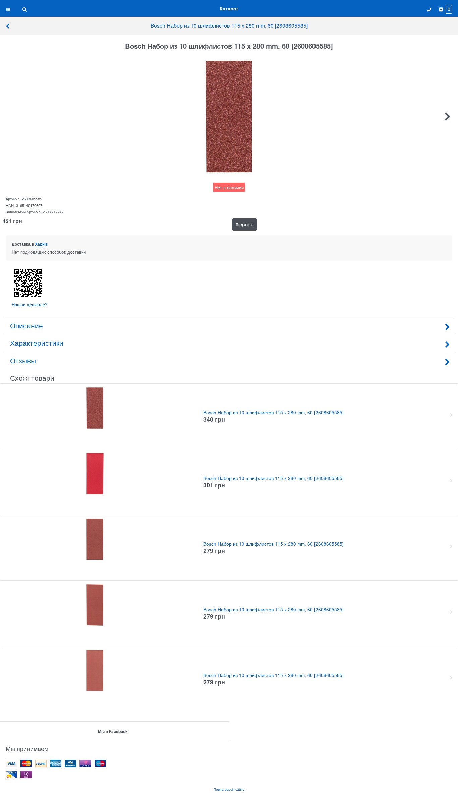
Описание (26, 325)
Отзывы (23, 360)
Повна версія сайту (229, 789)
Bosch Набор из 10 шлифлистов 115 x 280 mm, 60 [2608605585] (229, 25)
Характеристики (36, 343)
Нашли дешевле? (29, 304)
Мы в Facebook (113, 731)
